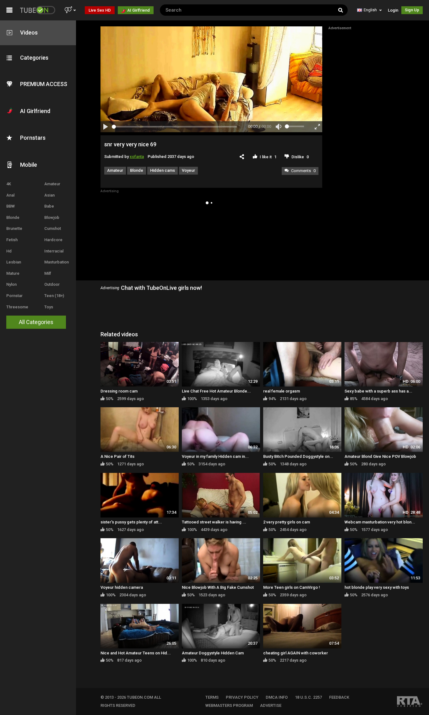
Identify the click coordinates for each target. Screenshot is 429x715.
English (370, 10)
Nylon (11, 284)
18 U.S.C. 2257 (308, 697)
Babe (49, 206)
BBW (10, 206)
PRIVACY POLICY (242, 697)
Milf (47, 273)
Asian (49, 195)
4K (8, 183)
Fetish (12, 239)
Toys (48, 307)
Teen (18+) (54, 295)
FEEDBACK (339, 697)
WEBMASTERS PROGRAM (229, 705)
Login (393, 10)
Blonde (12, 217)
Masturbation (56, 262)
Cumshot (52, 228)
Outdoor (52, 284)
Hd (9, 251)
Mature (12, 273)
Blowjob (51, 217)
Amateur (52, 183)
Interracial (53, 251)
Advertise (270, 705)
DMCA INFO (277, 697)
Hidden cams (162, 170)
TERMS (212, 697)
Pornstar (14, 295)
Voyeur (188, 170)
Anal (10, 195)
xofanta (137, 156)
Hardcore (53, 239)
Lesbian (13, 262)
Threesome (17, 307)
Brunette (14, 228)
